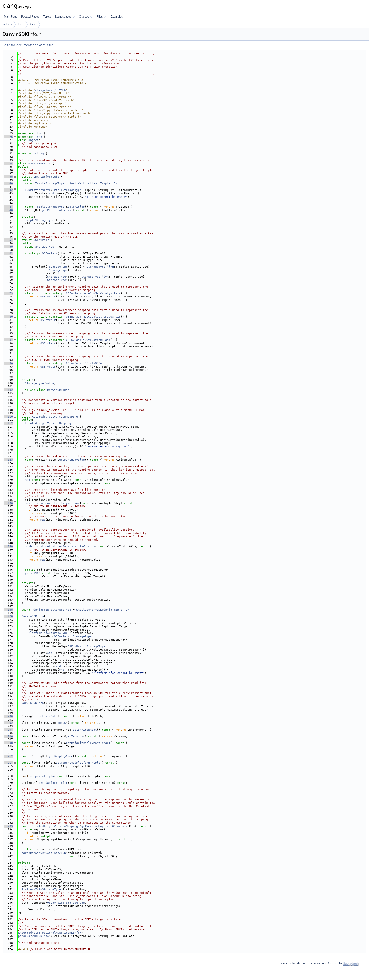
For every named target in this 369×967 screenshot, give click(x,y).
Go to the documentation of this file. (28, 45)
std (51, 193)
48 (8, 210)
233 (8, 826)
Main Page (10, 16)
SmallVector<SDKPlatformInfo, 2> (102, 609)
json (38, 136)
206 (8, 736)
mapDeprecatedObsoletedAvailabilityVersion (60, 546)
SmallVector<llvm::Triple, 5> (93, 183)
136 (8, 503)
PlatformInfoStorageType (51, 609)
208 (8, 742)
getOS (61, 722)
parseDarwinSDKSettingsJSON (44, 852)
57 (8, 240)
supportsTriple (42, 776)
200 (8, 716)
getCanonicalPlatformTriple (78, 762)
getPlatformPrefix (56, 210)
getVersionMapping (95, 826)
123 (8, 459)
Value (49, 383)
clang (20, 24)
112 (8, 423)
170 (8, 616)
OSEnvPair (41, 240)
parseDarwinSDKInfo (33, 936)
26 (8, 136)
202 (8, 722)
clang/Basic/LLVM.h (50, 90)
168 (8, 609)
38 (8, 176)
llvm (38, 133)
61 (8, 253)
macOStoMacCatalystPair (102, 293)
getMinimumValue (72, 459)
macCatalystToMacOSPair (102, 316)
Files (100, 16)
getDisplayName (61, 756)
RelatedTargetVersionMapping (55, 416)
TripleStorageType (49, 183)
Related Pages (30, 16)
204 (8, 729)
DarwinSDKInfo (39, 163)
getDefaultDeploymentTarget (88, 742)
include (7, 24)
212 (8, 756)
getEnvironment (85, 729)
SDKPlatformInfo (46, 176)
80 (8, 316)
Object (33, 140)
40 (8, 183)
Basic (32, 24)
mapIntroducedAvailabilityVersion (52, 503)
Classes (84, 16)
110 (8, 416)
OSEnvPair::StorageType (73, 636)
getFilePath (48, 716)
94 (8, 363)
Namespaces (63, 16)
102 (8, 389)
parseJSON (32, 573)
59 (8, 246)
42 (8, 190)
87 (8, 339)
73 (8, 293)
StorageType (44, 246)
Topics (47, 16)
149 (8, 546)
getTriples (76, 206)
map (27, 479)
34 (8, 163)
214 (8, 762)
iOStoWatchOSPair (96, 339)
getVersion (74, 736)
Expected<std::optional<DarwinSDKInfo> (49, 932)
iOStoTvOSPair (94, 363)
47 (8, 206)
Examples (116, 16)
